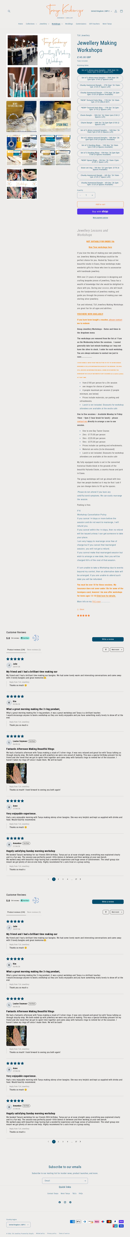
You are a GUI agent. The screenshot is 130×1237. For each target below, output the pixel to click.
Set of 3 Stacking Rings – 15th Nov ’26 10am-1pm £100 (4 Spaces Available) (100, 146)
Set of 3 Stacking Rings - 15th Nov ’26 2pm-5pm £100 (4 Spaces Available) (100, 154)
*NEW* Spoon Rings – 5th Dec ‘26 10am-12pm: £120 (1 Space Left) (100, 161)
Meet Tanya (65, 1193)
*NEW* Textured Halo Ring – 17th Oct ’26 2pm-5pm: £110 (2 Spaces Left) (100, 108)
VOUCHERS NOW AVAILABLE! (90, 314)
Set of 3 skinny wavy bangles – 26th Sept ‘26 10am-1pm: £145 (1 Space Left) (100, 71)
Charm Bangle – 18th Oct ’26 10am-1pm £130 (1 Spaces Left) (100, 116)
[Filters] (106, 649)
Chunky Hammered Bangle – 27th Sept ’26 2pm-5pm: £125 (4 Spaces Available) (100, 93)
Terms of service (64, 1233)
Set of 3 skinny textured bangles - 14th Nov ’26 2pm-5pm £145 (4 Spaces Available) (100, 139)
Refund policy (40, 1233)
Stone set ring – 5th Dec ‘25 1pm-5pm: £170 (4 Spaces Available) (100, 169)
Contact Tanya (52, 1193)
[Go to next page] (81, 879)
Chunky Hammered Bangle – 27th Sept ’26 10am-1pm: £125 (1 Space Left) (100, 86)
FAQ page (96, 601)
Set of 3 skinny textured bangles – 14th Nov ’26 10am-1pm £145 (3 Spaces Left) (100, 131)
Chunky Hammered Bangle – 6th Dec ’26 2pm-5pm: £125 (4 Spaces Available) (100, 184)
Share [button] (82, 609)
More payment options (100, 218)
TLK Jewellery (16, 1233)
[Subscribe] (85, 1181)
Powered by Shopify (27, 1233)
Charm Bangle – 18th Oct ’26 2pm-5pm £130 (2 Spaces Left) (100, 123)
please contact (115, 320)
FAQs (81, 1193)
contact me (82, 421)
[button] (9, 11)
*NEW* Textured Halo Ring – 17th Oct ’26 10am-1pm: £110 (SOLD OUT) (100, 101)
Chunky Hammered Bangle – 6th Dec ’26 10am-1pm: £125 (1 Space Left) (100, 176)
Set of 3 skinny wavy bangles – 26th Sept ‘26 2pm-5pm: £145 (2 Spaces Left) (100, 78)
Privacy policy (51, 1233)
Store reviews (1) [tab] (34, 650)
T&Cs (74, 1193)
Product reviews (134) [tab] (16, 650)
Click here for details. (106, 596)
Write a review (108, 639)
